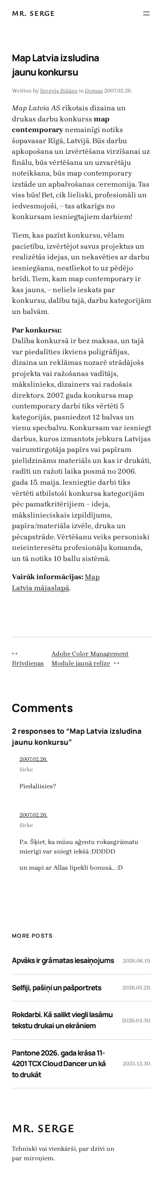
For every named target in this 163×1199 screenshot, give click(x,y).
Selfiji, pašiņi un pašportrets (56, 987)
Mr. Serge (33, 13)
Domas (94, 90)
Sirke (26, 769)
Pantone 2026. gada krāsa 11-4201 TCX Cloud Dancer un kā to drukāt (59, 1064)
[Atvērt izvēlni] (146, 13)
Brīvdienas (28, 663)
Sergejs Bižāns (59, 90)
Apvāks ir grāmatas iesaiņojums (63, 960)
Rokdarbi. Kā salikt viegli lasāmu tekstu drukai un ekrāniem (62, 1020)
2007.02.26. (33, 759)
